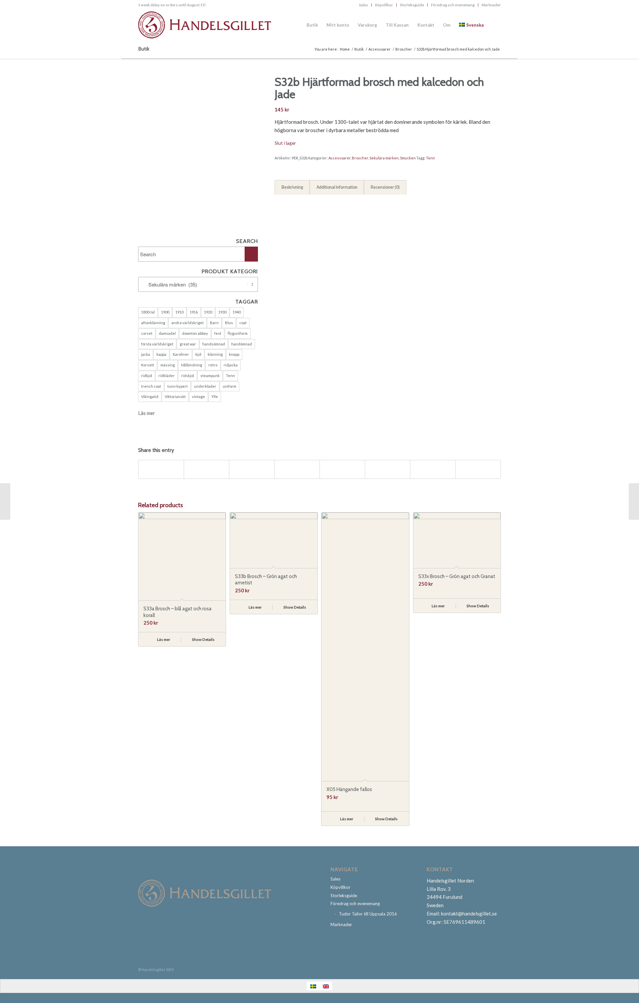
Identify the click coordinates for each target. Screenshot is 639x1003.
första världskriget (157, 344)
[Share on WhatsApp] (251, 469)
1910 (179, 312)
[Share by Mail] (478, 469)
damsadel (167, 333)
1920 (208, 312)
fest (217, 333)
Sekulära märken (384, 158)
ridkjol (146, 375)
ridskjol (187, 375)
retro (212, 365)
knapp (234, 354)
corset (146, 333)
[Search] (494, 25)
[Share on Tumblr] (342, 469)
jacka (145, 354)
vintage (198, 396)
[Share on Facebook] (161, 469)
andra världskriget (187, 322)
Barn (214, 322)
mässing (167, 365)
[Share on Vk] (387, 469)
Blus (229, 322)
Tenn (230, 375)
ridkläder (166, 375)
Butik (143, 49)
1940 (237, 312)
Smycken (408, 158)
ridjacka (231, 365)
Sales (363, 5)
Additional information (337, 187)
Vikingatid (149, 396)
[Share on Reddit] (432, 469)
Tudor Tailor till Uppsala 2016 (368, 913)
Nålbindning (191, 365)
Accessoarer (339, 158)
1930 (222, 312)
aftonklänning (153, 322)
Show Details (203, 639)
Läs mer (146, 413)
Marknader (491, 5)
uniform (229, 386)
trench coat (151, 386)
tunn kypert (177, 386)
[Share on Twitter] (206, 469)
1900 (165, 312)
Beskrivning (292, 187)
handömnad (241, 344)
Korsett (147, 365)
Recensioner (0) (385, 187)
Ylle (214, 396)
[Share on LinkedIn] (297, 469)
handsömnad (213, 344)
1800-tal (148, 312)
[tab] (292, 187)
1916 (194, 312)
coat (243, 322)
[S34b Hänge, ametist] (634, 501)
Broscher (360, 158)
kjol (198, 354)
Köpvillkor (384, 5)
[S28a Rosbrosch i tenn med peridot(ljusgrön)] (5, 501)
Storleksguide (412, 5)
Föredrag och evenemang (453, 5)
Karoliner (181, 354)
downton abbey (195, 333)
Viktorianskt (175, 396)
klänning (215, 354)
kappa (161, 354)
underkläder (205, 386)
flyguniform (238, 333)
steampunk (210, 375)
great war (188, 344)
